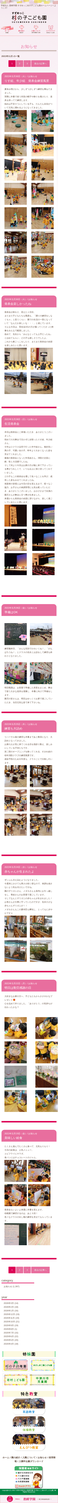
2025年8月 (9, 1329)
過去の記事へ (40, 63)
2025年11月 (9, 1318)
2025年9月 (9, 1325)
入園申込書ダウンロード (31, 1461)
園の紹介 (15, 1457)
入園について (29, 1457)
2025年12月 (9, 1314)
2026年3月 (9, 1303)
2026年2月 (9, 1307)
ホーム (6, 1457)
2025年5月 (9, 1340)
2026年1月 (9, 1310)
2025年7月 (9, 1333)
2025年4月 (9, 1344)
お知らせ (32, 76)
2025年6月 (9, 1336)
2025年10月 (9, 1321)
